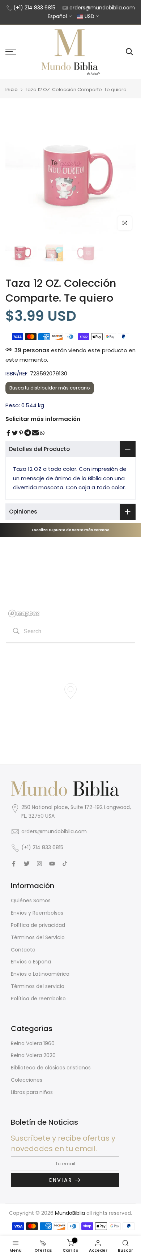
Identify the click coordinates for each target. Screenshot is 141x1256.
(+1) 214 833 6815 (34, 7)
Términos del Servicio (38, 937)
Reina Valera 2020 (33, 1055)
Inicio (11, 89)
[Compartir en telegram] (27, 433)
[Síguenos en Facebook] (14, 863)
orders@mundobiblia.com (102, 7)
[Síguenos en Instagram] (39, 863)
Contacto (23, 949)
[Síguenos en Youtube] (52, 863)
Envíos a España (31, 961)
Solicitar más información (42, 419)
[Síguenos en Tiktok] (64, 863)
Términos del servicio (37, 986)
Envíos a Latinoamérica (40, 974)
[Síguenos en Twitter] (27, 863)
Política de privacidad (38, 925)
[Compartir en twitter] (15, 433)
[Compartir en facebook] (8, 433)
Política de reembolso (38, 998)
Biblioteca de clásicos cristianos (51, 1067)
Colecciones (26, 1079)
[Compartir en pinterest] (21, 433)
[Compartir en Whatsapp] (42, 433)
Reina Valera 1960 (33, 1043)
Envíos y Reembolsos (37, 912)
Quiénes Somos (31, 900)
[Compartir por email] (35, 433)
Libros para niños (32, 1092)
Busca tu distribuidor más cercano (49, 387)
